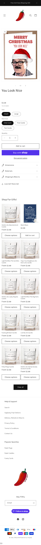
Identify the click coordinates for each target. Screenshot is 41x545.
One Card (7, 123)
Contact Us (8, 433)
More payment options (20, 158)
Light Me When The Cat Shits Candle (10, 262)
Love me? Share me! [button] (11, 184)
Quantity (4, 133)
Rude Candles (9, 453)
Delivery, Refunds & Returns (14, 418)
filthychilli (17, 538)
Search (7, 407)
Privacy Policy (9, 423)
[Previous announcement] (4, 3)
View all (20, 387)
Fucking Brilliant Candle (9, 333)
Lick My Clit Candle (27, 333)
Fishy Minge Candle (8, 367)
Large (16, 114)
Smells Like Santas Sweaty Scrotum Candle (29, 367)
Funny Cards (9, 458)
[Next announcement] (36, 3)
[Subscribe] (33, 503)
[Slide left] (15, 85)
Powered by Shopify (26, 538)
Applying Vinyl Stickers (13, 413)
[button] (4, 15)
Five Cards (21, 123)
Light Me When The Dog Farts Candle (29, 297)
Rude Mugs (8, 448)
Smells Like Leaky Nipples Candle (10, 297)
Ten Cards (8, 128)
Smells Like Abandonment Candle (10, 226)
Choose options (11, 235)
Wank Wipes (24, 225)
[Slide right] (25, 85)
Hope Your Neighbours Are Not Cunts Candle (29, 262)
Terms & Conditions (12, 428)
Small (6, 114)
